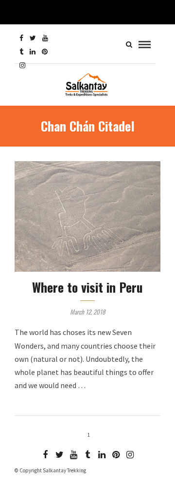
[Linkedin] (32, 51)
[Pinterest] (45, 51)
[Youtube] (45, 38)
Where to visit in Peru (87, 287)
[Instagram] (22, 65)
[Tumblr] (21, 51)
